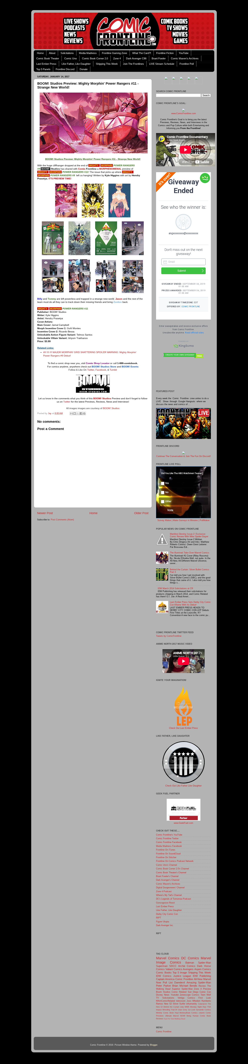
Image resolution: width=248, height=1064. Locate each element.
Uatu (182, 1007)
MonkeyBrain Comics (189, 1013)
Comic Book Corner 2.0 (95, 58)
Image (183, 972)
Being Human (193, 1016)
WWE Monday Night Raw (195, 1007)
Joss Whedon (193, 1001)
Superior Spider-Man (182, 989)
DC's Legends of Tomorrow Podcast (173, 899)
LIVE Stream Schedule (161, 63)
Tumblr (113, 369)
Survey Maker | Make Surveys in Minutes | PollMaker (183, 520)
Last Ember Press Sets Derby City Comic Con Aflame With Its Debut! (190, 603)
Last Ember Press (46, 63)
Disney (159, 995)
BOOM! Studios (111, 408)
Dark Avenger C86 (136, 58)
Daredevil (179, 982)
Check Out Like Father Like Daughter (183, 786)
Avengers (188, 969)
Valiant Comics (174, 969)
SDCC (172, 966)
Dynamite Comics (203, 1010)
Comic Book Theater (47, 58)
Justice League (182, 975)
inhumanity (191, 1004)
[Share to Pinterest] (84, 413)
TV (157, 998)
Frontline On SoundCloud (168, 854)
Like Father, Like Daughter (169, 910)
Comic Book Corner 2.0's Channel (172, 869)
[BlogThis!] (74, 413)
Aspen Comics (202, 969)
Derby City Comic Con (167, 914)
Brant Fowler (159, 58)
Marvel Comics (167, 958)
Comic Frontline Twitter (167, 838)
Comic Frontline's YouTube (169, 835)
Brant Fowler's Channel (167, 876)
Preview (207, 989)
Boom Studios (163, 992)
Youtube (175, 995)
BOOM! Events (130, 366)
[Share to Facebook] (81, 413)
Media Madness (88, 53)
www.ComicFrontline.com (183, 113)
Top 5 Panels (43, 69)
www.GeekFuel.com (183, 823)
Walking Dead (179, 1019)
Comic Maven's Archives (185, 58)
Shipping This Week (107, 63)
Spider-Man (204, 962)
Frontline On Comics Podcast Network (175, 861)
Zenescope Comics (189, 995)
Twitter (90, 369)
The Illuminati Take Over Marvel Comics (189, 553)
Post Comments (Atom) (62, 520)
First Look (204, 998)
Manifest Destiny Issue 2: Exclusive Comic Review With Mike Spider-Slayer (189, 535)
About (52, 53)
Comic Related (179, 992)
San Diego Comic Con (199, 992)
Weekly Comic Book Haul (167, 1013)
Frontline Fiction (165, 53)
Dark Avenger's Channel (167, 880)
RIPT (158, 918)
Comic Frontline (184, 979)
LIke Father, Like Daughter (76, 63)
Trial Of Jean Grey (179, 1010)
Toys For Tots (169, 1019)
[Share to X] (77, 413)
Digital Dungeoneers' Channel (170, 887)
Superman (162, 966)
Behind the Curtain (171, 1007)
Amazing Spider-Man (199, 982)
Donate (84, 69)
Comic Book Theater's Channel (171, 872)
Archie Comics (187, 966)
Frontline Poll (187, 63)
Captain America (165, 979)
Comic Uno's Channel (166, 865)
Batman (189, 962)
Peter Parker (163, 985)
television (180, 1001)
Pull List (167, 982)
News (166, 995)
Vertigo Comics (186, 998)
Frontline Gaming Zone (114, 53)
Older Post (141, 513)
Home (40, 53)
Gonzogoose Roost (165, 903)
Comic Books (164, 972)
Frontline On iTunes (165, 850)
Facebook (100, 369)
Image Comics (168, 962)
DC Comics (190, 958)
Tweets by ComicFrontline (168, 636)
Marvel (206, 958)
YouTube (183, 53)
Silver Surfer (179, 1004)
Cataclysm (202, 1004)
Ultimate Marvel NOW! (175, 1016)
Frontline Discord (65, 69)
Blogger (153, 1045)
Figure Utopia (162, 922)
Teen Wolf (206, 995)
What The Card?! (141, 53)
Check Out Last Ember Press (183, 728)
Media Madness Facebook (169, 846)
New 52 (168, 1004)
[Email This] (71, 413)
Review (202, 986)
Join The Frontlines (133, 63)
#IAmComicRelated (165, 1001)
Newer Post (45, 513)
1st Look (191, 1010)
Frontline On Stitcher (166, 857)
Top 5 (176, 972)
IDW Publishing (202, 975)
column (202, 1013)
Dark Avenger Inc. (165, 925)
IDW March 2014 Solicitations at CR (175, 588)
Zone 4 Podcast (164, 891)
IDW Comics (163, 975)
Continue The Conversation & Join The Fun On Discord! (183, 456)
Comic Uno (70, 58)
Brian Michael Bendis (184, 985)
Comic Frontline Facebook (169, 842)
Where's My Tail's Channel (169, 895)
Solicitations (67, 53)
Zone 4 (117, 58)
